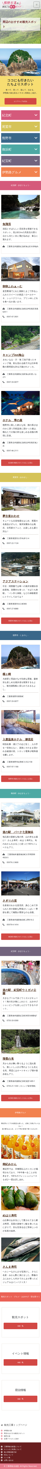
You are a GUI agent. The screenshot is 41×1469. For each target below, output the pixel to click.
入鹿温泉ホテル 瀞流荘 (18, 739)
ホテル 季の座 (12, 420)
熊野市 (7, 138)
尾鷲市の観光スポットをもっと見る (20, 621)
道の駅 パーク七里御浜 (18, 832)
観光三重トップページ (15, 1424)
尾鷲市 (7, 126)
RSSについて (8, 1455)
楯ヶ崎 (7, 674)
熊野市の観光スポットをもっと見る (20, 779)
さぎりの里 (10, 900)
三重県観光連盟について (13, 1446)
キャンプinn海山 (13, 355)
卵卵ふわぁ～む (12, 286)
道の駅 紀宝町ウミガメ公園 (19, 991)
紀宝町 (7, 160)
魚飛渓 (7, 224)
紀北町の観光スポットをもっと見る (20, 463)
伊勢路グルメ (12, 172)
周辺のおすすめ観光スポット (14, 1433)
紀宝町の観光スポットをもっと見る (20, 1098)
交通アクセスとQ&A (11, 1439)
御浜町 (7, 149)
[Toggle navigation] (37, 5)
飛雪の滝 (8, 1058)
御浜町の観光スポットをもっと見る (20, 937)
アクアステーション (15, 581)
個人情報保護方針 (10, 1452)
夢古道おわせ (11, 516)
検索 (19, 1326)
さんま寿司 (10, 1266)
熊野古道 (7, 1436)
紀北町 (7, 115)
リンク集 (7, 1457)
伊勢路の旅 (8, 1430)
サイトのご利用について (13, 1449)
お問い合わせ (9, 1460)
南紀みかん (10, 1164)
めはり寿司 (10, 1215)
